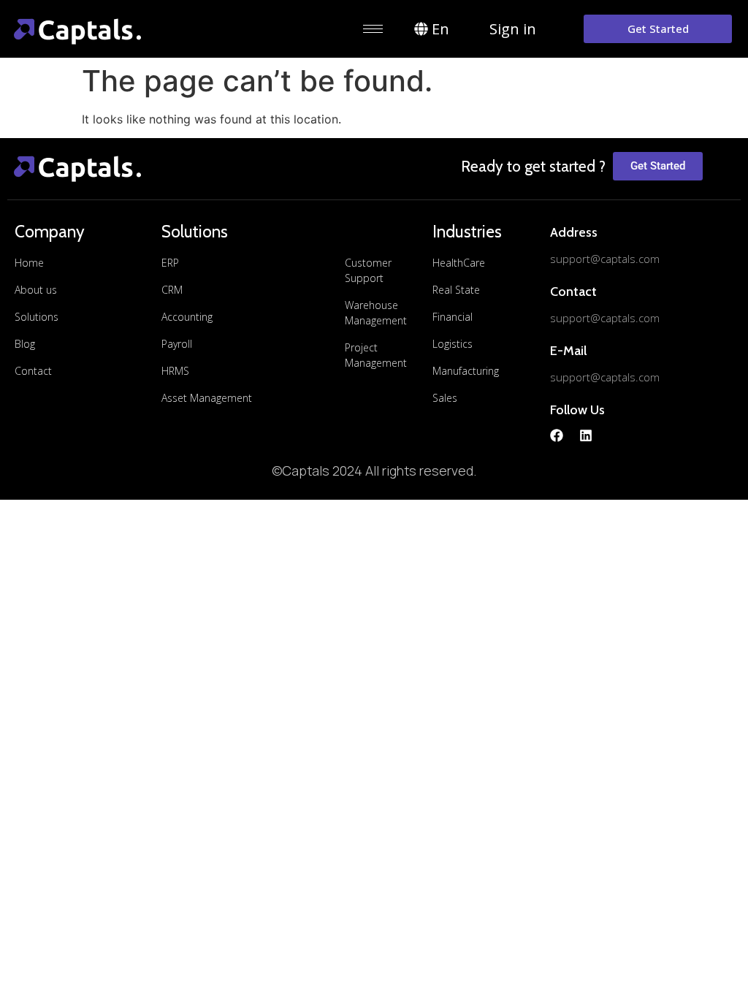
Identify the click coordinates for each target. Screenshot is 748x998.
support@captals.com (605, 258)
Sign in (512, 29)
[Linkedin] (585, 435)
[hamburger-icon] (372, 28)
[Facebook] (556, 435)
